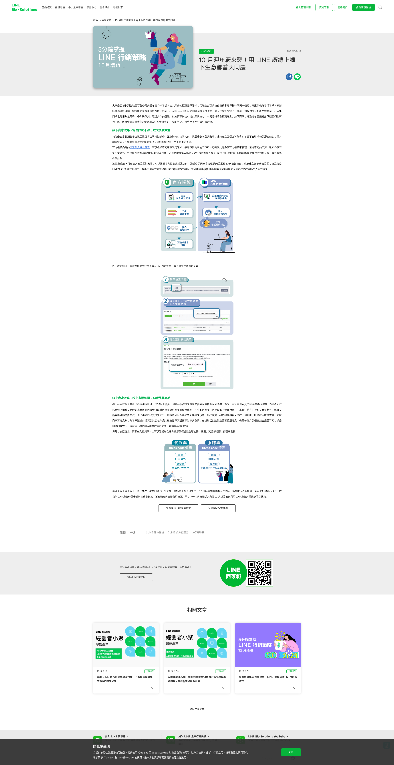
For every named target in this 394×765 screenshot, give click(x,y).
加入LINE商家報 (136, 577)
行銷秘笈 (199, 532)
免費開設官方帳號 (218, 508)
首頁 (95, 20)
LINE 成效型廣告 (179, 532)
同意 (291, 752)
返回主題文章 (197, 709)
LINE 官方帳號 (155, 532)
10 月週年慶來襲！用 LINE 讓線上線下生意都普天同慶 (145, 20)
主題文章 (106, 20)
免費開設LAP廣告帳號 (178, 508)
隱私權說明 (180, 757)
